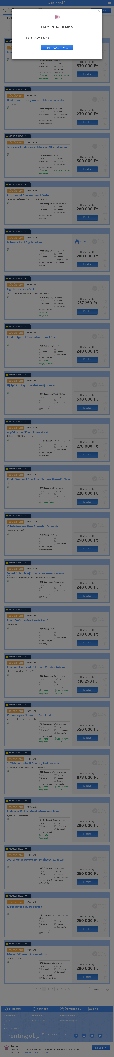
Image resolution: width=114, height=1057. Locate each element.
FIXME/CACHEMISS (57, 47)
